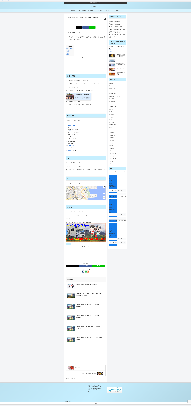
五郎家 (69, 150)
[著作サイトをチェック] (83, 272)
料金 (67, 51)
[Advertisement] (86, 22)
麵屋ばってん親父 (71, 125)
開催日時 (68, 54)
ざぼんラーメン (71, 145)
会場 (67, 53)
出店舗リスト (69, 50)
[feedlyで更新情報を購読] (86, 272)
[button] (85, 192)
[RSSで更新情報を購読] (88, 272)
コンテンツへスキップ (4, 0)
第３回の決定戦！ (70, 48)
